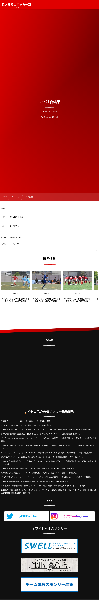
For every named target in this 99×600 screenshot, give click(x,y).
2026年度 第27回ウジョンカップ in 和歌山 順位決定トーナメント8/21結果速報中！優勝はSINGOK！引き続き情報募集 (46, 429)
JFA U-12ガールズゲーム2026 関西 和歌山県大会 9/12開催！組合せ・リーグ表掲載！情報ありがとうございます (43, 457)
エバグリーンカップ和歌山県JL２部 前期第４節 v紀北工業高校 (15, 300)
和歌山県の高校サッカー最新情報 (50, 411)
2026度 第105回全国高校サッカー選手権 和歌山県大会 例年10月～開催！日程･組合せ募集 (34, 481)
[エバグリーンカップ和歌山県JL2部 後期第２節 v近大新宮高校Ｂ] (77, 280)
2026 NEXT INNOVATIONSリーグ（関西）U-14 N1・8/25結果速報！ (27, 425)
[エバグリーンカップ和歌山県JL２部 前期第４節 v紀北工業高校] (15, 280)
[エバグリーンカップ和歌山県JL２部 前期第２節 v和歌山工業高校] (46, 280)
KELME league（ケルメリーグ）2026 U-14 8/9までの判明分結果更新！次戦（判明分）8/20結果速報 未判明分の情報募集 (46, 453)
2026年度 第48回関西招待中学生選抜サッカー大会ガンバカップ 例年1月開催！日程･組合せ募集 (37, 468)
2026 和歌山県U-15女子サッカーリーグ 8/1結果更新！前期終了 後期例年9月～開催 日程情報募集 (39, 473)
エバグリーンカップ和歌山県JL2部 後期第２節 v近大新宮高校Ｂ (78, 300)
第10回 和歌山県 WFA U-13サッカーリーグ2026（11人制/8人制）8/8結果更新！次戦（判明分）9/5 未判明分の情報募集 (46, 477)
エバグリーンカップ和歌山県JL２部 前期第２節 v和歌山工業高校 (46, 300)
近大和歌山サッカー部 (16, 4)
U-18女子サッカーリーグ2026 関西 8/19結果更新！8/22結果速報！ (26, 421)
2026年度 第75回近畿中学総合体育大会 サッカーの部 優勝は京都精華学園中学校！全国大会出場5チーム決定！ (43, 486)
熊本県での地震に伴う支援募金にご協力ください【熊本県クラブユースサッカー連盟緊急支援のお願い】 (41, 434)
